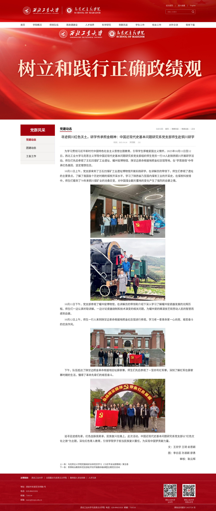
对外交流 (173, 25)
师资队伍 (54, 25)
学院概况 (37, 25)
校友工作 (156, 25)
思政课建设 (72, 25)
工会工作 (31, 156)
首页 (22, 25)
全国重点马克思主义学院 (56, 478)
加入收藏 (181, 5)
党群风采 (123, 25)
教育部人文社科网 (77, 478)
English (193, 5)
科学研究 (106, 25)
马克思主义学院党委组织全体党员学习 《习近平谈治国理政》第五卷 (98, 464)
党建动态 (31, 139)
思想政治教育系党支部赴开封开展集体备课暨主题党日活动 (94, 467)
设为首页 (169, 5)
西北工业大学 (37, 478)
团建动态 (31, 148)
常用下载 (190, 25)
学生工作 (140, 25)
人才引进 (92, 478)
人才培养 (89, 25)
